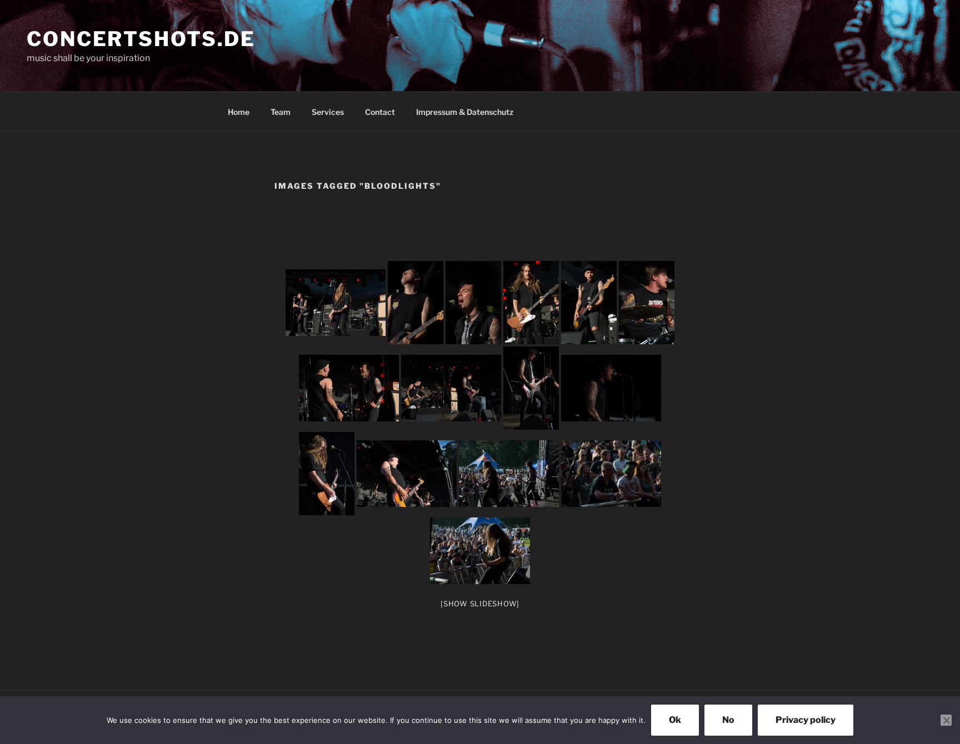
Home (238, 112)
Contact (380, 112)
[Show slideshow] (480, 603)
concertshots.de (141, 39)
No (728, 720)
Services (328, 112)
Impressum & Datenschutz (464, 112)
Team (281, 112)
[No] (946, 720)
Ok (675, 720)
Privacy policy (806, 720)
